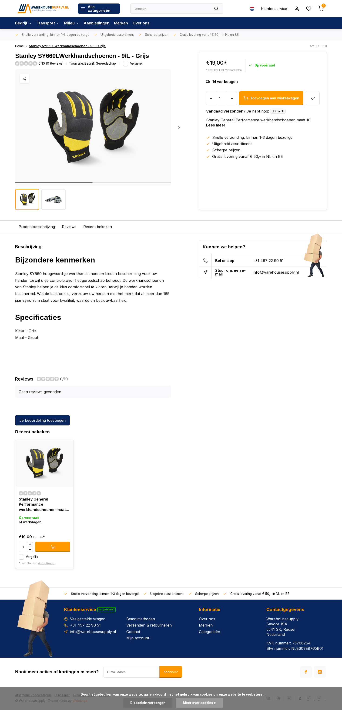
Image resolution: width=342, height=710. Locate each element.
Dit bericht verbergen (147, 703)
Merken (121, 23)
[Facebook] (306, 672)
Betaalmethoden (140, 619)
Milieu (69, 23)
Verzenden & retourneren (149, 625)
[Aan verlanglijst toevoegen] (66, 447)
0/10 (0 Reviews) (51, 63)
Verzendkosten (233, 70)
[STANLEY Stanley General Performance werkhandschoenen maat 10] (44, 463)
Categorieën (209, 631)
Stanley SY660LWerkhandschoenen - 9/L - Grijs (67, 46)
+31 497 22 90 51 (268, 260)
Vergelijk (136, 63)
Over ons (141, 23)
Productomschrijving (37, 226)
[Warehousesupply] (43, 9)
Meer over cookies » (199, 703)
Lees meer (215, 125)
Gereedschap (106, 63)
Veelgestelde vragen (87, 619)
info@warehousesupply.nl (276, 272)
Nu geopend (106, 609)
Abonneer (171, 672)
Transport (46, 23)
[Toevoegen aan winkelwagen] (52, 547)
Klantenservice (274, 8)
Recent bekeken (97, 226)
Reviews (69, 226)
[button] (179, 127)
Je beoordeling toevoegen (42, 420)
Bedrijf (21, 23)
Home (19, 46)
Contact (133, 631)
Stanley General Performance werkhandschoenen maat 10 (42, 505)
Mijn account (137, 638)
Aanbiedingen (96, 23)
